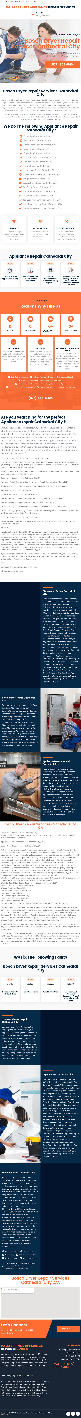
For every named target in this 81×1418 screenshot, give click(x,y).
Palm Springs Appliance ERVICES (22, 1347)
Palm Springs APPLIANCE (40, 7)
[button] (26, 1372)
